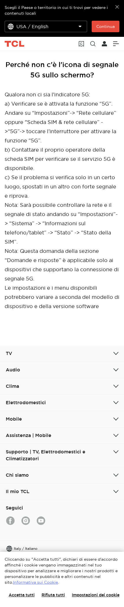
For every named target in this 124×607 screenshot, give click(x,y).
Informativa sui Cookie (35, 582)
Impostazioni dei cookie (95, 595)
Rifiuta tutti (53, 595)
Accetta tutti (22, 595)
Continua (105, 26)
